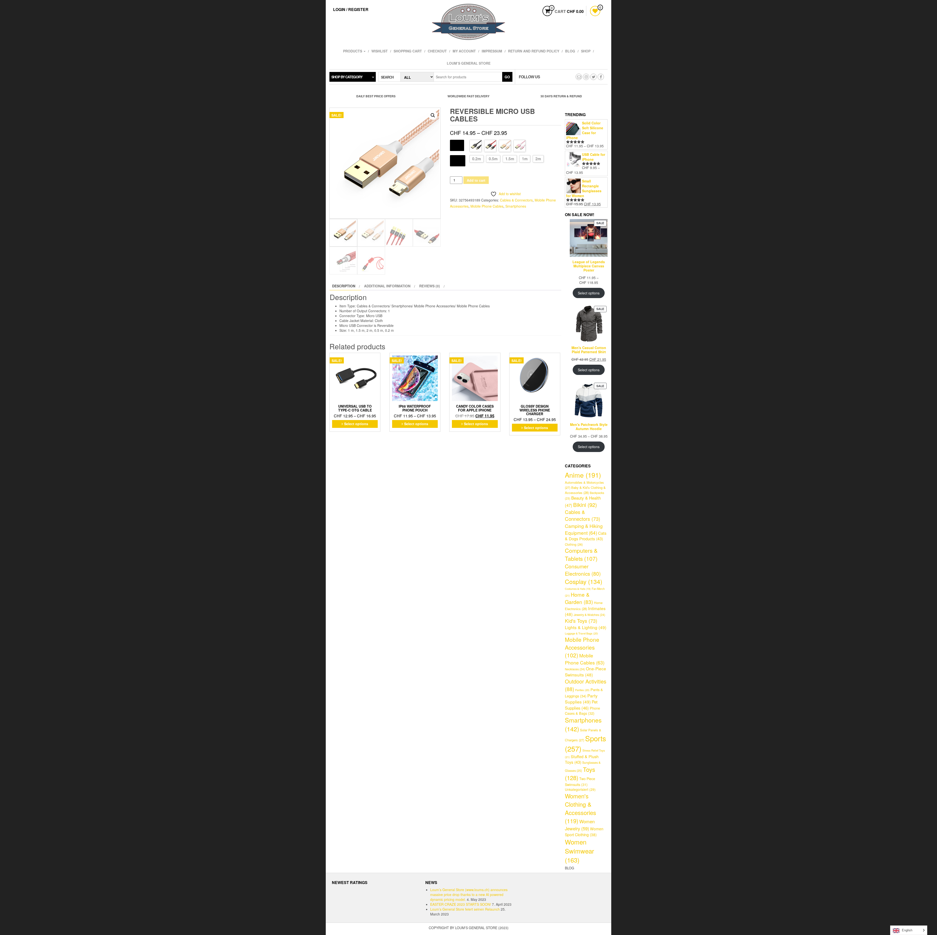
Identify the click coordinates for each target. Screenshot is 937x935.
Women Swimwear (579, 850)
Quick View (377, 358)
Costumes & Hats (578, 589)
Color (457, 145)
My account (464, 51)
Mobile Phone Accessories (582, 647)
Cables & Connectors (516, 200)
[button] (432, 115)
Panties (582, 690)
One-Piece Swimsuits (585, 671)
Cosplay (583, 581)
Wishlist (379, 51)
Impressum (492, 51)
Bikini (585, 504)
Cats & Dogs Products (585, 536)
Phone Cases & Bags (582, 711)
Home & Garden (579, 598)
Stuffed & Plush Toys (582, 759)
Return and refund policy (533, 51)
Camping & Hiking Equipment (584, 529)
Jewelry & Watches (589, 615)
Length (457, 160)
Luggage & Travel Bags (581, 633)
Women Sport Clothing (584, 831)
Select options (356, 423)
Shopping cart (408, 51)
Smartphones (515, 206)
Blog (570, 51)
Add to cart (476, 180)
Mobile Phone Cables (486, 206)
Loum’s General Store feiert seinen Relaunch (465, 909)
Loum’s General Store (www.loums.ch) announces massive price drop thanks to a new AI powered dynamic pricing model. (469, 894)
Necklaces (575, 669)
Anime (583, 475)
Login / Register (350, 9)
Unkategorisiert (580, 789)
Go (507, 76)
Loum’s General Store (468, 63)
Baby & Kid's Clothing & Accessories (585, 490)
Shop (586, 51)
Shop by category (346, 76)
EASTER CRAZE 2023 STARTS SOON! (460, 904)
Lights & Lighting (585, 627)
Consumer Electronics (583, 570)
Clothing (574, 544)
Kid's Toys (581, 620)
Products (353, 51)
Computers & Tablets (581, 554)
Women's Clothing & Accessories (580, 808)
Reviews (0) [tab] (429, 285)
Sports (585, 743)
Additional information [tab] (387, 285)
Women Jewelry (580, 825)
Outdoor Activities (585, 685)
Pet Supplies (581, 705)
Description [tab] (343, 285)
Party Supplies (581, 699)
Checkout (437, 51)
